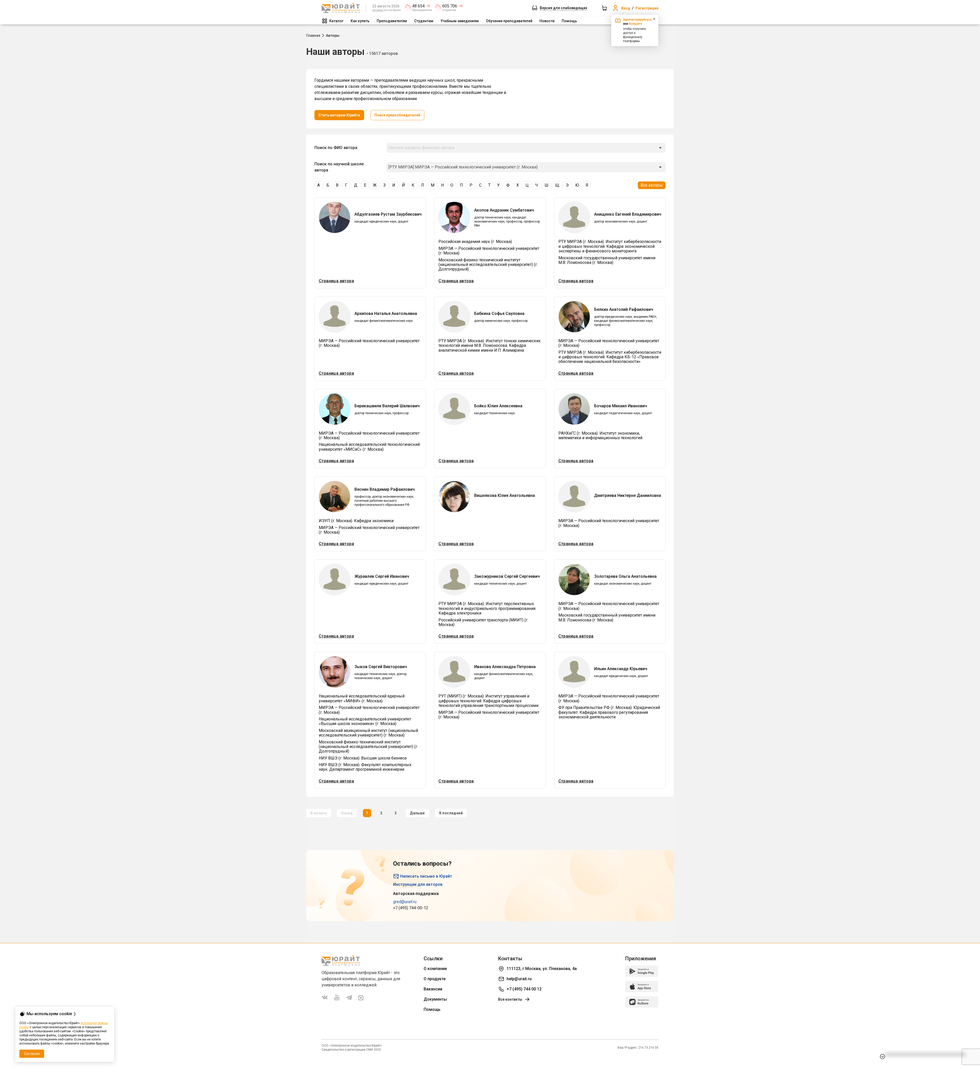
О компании (435, 968)
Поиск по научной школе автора (339, 167)
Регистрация (646, 8)
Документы (435, 999)
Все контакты (510, 999)
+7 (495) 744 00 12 (524, 989)
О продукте (435, 978)
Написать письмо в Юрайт (426, 876)
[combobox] (526, 148)
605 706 (449, 6)
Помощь (569, 21)
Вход (625, 8)
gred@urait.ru (404, 901)
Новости (547, 21)
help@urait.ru (519, 978)
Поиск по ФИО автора (335, 147)
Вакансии (433, 989)
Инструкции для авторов (418, 884)
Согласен (32, 1054)
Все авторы (652, 185)
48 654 (418, 6)
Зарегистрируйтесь (637, 19)
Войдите (635, 24)
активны (377, 10)
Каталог (336, 21)
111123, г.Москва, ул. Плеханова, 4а (542, 968)
